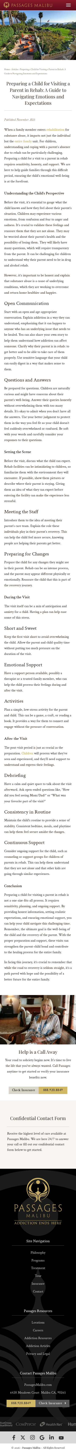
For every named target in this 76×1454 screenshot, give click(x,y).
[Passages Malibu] (28, 5)
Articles (14, 69)
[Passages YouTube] (61, 1438)
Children (27, 753)
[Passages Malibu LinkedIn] (51, 1437)
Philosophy (38, 1252)
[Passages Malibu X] (22, 1437)
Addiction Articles (38, 1346)
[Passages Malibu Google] (42, 1437)
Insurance (38, 1284)
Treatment (38, 1268)
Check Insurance (23, 1090)
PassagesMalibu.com (38, 1385)
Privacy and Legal (38, 1354)
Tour (38, 1276)
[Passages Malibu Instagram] (32, 1437)
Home (7, 69)
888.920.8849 (53, 1090)
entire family (24, 141)
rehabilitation (55, 130)
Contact (38, 1291)
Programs (38, 1260)
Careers (38, 1330)
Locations (38, 1322)
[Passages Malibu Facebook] (13, 1437)
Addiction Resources (38, 1338)
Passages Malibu (31, 1447)
